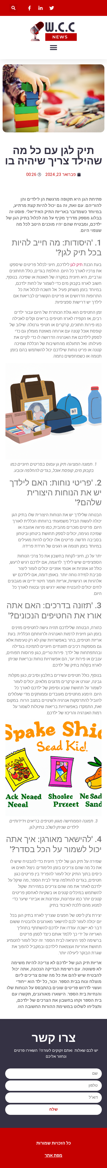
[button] (13, 8)
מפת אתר (53, 1155)
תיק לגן (76, 264)
